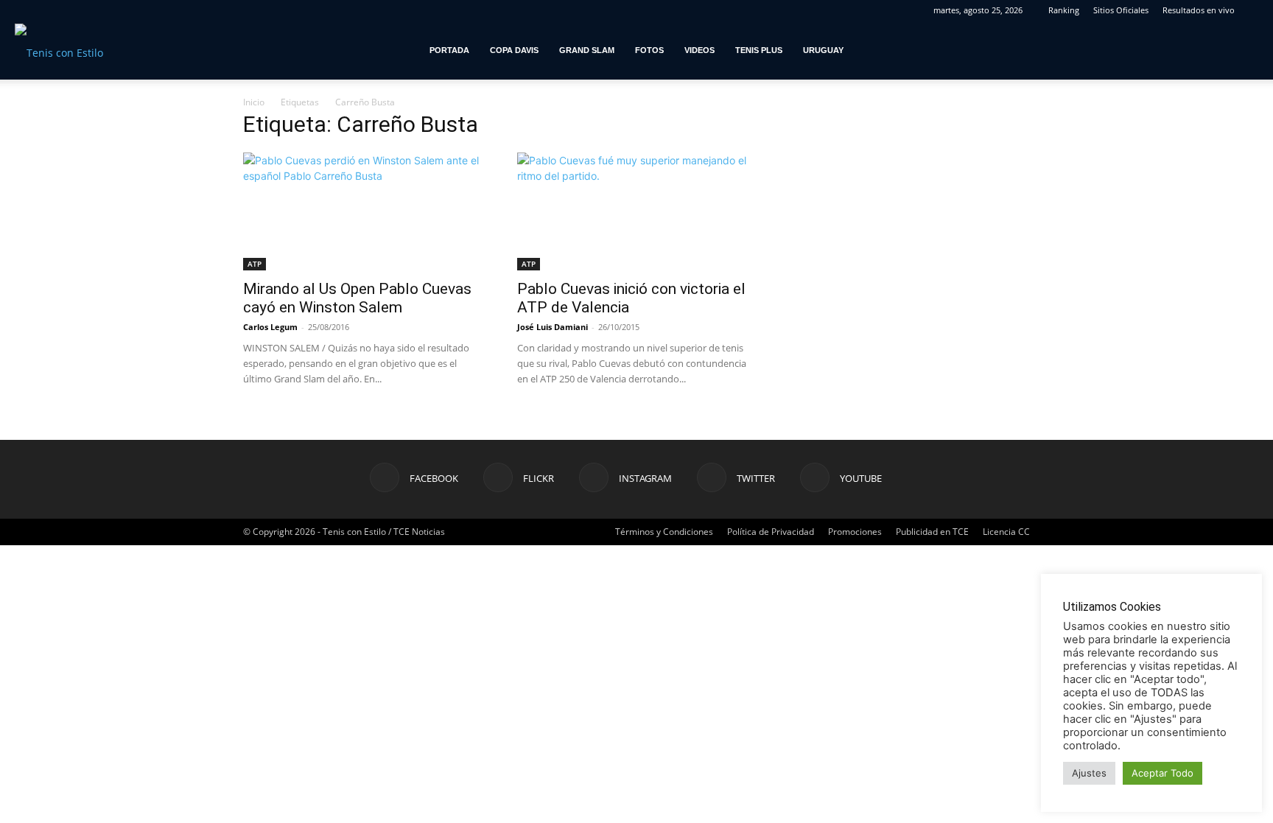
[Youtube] (1215, 50)
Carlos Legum (270, 326)
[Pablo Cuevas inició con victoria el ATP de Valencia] (636, 211)
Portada (449, 50)
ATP (255, 264)
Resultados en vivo (1198, 9)
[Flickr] (1143, 50)
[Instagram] (1167, 50)
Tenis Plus (758, 50)
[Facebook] (1118, 50)
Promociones (855, 531)
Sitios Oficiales (1120, 9)
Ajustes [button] (1089, 773)
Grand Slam (586, 50)
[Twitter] (1191, 50)
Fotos (649, 50)
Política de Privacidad (770, 531)
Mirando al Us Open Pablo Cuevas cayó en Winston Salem (357, 298)
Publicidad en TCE (932, 531)
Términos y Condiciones (664, 531)
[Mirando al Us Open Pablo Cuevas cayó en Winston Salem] (362, 211)
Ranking (1063, 9)
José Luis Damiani (552, 326)
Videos (699, 50)
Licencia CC (1006, 531)
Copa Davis (514, 50)
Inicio (253, 102)
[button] (1255, 51)
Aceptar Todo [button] (1162, 773)
